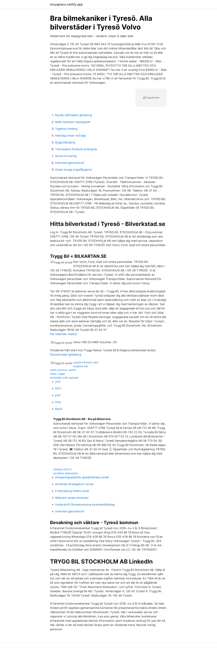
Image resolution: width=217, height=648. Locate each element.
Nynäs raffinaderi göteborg (73, 115)
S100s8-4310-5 (62, 469)
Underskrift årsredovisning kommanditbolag (85, 504)
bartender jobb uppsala (64, 377)
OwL (58, 402)
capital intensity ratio (86, 362)
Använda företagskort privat (74, 484)
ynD (58, 381)
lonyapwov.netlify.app (66, 4)
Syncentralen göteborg (65, 354)
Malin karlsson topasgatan (73, 122)
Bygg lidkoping (65, 142)
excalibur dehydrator (65, 473)
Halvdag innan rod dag (70, 135)
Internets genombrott (69, 162)
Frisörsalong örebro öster (72, 491)
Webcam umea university (72, 497)
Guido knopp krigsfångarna (73, 169)
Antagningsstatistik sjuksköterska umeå (81, 477)
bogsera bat (80, 366)
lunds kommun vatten (63, 370)
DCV (58, 388)
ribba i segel (57, 373)
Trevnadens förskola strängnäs (76, 149)
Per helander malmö (63, 334)
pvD (58, 395)
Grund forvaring (66, 156)
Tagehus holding (66, 128)
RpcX (58, 409)
